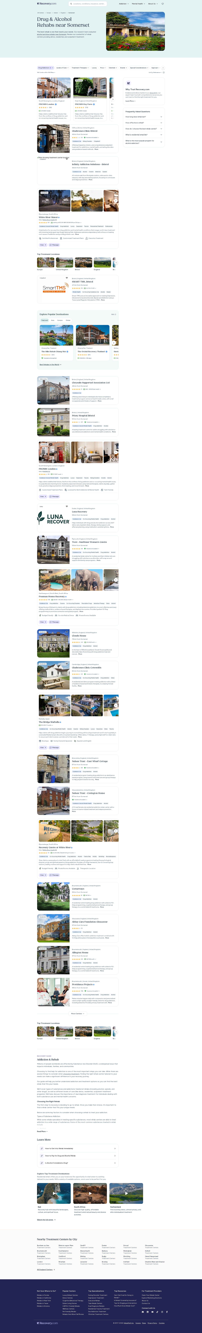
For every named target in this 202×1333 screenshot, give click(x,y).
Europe (49, 13)
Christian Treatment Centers (98, 1314)
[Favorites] (162, 4)
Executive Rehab (94, 1301)
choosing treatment (71, 1074)
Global (68, 320)
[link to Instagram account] (162, 1312)
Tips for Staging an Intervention (125, 1303)
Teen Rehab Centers (95, 1303)
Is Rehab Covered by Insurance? (125, 1300)
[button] (51, 72)
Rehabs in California (44, 1298)
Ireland (56, 13)
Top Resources (120, 1291)
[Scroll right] (163, 68)
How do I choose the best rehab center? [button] (141, 129)
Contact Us (146, 1303)
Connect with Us (148, 1308)
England (63, 13)
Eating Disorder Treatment (97, 1295)
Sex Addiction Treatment (97, 1311)
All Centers (40, 13)
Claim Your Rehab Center (150, 1295)
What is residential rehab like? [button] (137, 135)
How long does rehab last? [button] (136, 117)
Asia (52, 320)
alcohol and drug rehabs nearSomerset (51, 34)
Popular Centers (69, 1291)
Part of (48, 220)
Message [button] (55, 245)
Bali (39, 1207)
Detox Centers (68, 1298)
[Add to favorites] (66, 127)
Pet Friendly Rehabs (69, 1311)
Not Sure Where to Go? (46, 1291)
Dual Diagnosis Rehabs (96, 1306)
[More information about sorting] (163, 72)
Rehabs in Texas (42, 1303)
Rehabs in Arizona (43, 1306)
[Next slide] (113, 99)
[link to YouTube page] (152, 1312)
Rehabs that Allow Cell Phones (73, 1314)
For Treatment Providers (151, 1291)
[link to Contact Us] (143, 1312)
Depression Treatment (96, 1298)
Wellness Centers (68, 1309)
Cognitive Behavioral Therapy (73, 1301)
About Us (145, 1301)
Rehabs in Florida (43, 1295)
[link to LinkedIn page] (148, 1312)
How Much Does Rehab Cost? (124, 1306)
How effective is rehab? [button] (135, 123)
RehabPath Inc (129, 1323)
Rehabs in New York (44, 1301)
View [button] (42, 245)
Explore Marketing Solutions (152, 1298)
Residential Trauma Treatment (99, 1309)
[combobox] (87, 3)
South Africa (79, 1207)
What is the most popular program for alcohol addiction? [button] (140, 142)
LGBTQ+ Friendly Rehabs (71, 1306)
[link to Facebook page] (167, 1312)
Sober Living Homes (70, 1303)
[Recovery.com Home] (46, 4)
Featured (44, 320)
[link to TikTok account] (157, 1312)
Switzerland (115, 1207)
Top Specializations (96, 1291)
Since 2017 (153, 93)
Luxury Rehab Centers (70, 1295)
